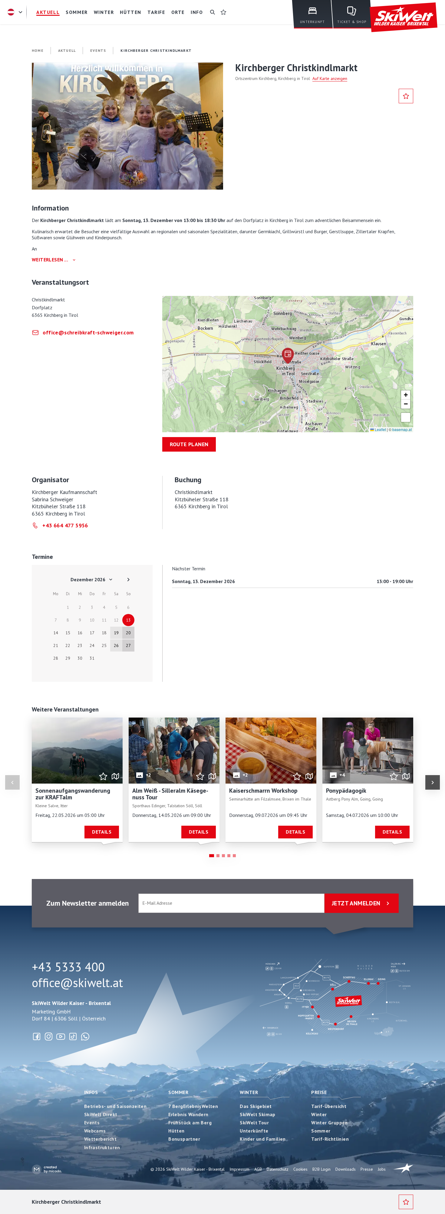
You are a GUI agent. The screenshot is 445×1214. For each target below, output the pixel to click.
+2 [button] (148, 775)
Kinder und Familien (263, 1139)
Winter (249, 1092)
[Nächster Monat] (128, 579)
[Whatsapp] (85, 1036)
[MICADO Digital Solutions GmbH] (47, 1169)
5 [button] (234, 855)
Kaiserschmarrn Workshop (263, 790)
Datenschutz (277, 1169)
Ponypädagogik (346, 790)
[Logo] (403, 17)
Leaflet (380, 429)
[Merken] (406, 96)
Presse (367, 1169)
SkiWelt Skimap (257, 1114)
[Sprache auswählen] (15, 12)
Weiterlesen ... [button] (50, 260)
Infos (91, 1092)
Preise (319, 1092)
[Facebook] (36, 1036)
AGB (258, 1169)
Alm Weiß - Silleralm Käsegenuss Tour (170, 794)
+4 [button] (342, 775)
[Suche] (212, 12)
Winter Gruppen (329, 1122)
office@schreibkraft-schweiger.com (88, 332)
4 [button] (228, 855)
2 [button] (217, 855)
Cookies (300, 1169)
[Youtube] (61, 1036)
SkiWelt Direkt (100, 1114)
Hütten (176, 1131)
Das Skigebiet (256, 1106)
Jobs (382, 1169)
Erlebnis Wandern (188, 1114)
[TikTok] (73, 1036)
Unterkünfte (254, 1131)
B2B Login (321, 1169)
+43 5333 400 (68, 967)
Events (92, 1122)
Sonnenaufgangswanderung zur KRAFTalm (72, 794)
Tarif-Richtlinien (330, 1139)
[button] (127, 126)
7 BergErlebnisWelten (193, 1106)
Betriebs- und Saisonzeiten (115, 1106)
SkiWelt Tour (254, 1122)
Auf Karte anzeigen (329, 78)
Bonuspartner (184, 1139)
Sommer (178, 1092)
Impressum (239, 1169)
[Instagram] (49, 1036)
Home (38, 50)
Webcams (95, 1131)
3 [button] (223, 855)
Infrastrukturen (102, 1147)
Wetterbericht (100, 1139)
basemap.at (402, 429)
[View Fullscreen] (405, 417)
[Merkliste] (223, 12)
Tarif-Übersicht (328, 1106)
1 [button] (211, 855)
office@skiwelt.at (77, 982)
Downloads (345, 1169)
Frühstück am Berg (190, 1122)
